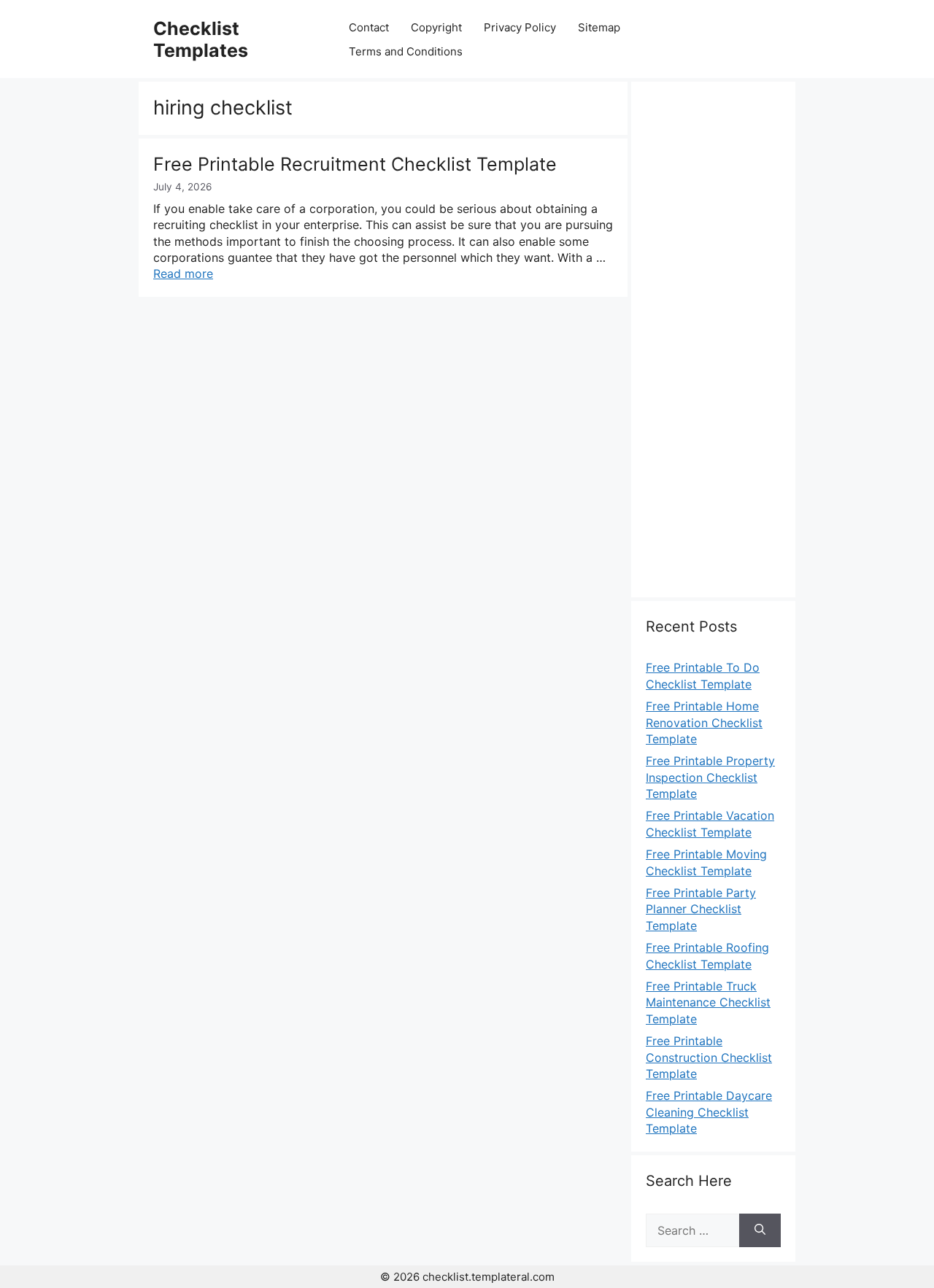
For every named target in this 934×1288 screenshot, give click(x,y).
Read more (183, 273)
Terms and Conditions (406, 51)
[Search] (760, 1230)
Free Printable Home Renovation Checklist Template (704, 722)
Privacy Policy (520, 27)
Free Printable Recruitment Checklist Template (355, 164)
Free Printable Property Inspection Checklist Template (710, 777)
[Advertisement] (713, 348)
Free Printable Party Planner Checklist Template (701, 909)
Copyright (436, 27)
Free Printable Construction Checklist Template (709, 1057)
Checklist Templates (200, 39)
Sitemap (599, 27)
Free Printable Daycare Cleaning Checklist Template (709, 1112)
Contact (369, 27)
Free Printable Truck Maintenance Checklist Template (708, 1002)
